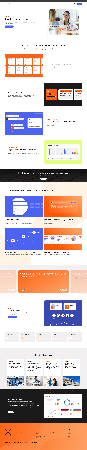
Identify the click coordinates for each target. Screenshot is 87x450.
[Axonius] (8, 4)
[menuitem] (16, 4)
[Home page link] (8, 432)
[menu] (29, 4)
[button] (43, 281)
